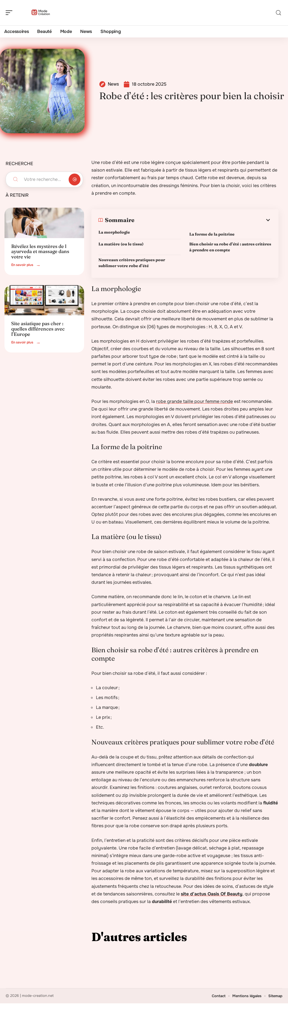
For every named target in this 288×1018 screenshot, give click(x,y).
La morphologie (114, 232)
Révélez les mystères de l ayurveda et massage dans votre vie (40, 251)
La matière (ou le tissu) (121, 244)
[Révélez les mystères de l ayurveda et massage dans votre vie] (44, 223)
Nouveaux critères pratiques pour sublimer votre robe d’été (131, 262)
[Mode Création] (40, 12)
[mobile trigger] (10, 12)
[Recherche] (278, 12)
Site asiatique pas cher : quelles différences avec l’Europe (38, 328)
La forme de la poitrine (216, 234)
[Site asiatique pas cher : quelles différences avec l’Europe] (44, 300)
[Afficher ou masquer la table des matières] (202, 220)
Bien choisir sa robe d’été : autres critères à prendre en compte (230, 246)
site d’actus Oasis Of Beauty (211, 894)
